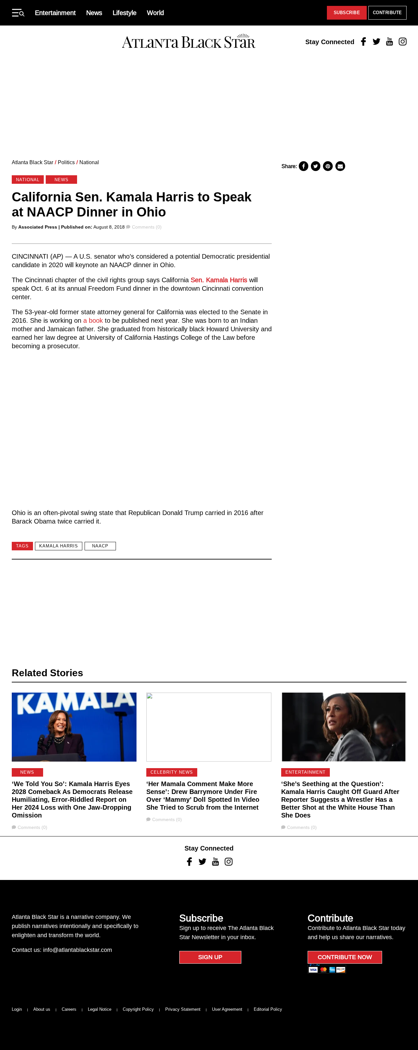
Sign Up (210, 957)
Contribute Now (345, 957)
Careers (69, 1009)
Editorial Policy (268, 1009)
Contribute (387, 12)
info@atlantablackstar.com (77, 950)
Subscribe (347, 12)
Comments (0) (147, 227)
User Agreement (227, 1009)
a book (93, 320)
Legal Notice (99, 1009)
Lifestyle (125, 12)
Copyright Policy (138, 1009)
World (155, 12)
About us (41, 1009)
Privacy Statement (183, 1009)
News (94, 12)
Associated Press (37, 227)
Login (17, 1009)
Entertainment (55, 12)
